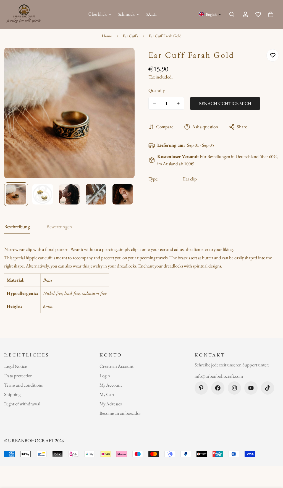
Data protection (18, 375)
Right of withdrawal (22, 404)
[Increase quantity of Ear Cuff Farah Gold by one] (178, 103)
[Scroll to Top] (272, 458)
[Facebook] (217, 388)
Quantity (156, 90)
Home (107, 35)
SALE (151, 14)
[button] (210, 14)
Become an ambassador (120, 413)
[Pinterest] (201, 388)
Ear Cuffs (130, 35)
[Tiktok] (267, 388)
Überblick (97, 14)
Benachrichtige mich (225, 103)
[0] (270, 14)
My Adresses (110, 404)
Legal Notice (15, 366)
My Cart (106, 394)
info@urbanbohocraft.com (219, 376)
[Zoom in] (123, 59)
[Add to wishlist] (272, 55)
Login (104, 375)
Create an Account (116, 366)
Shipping (12, 394)
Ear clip (190, 179)
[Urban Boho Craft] (24, 14)
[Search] (232, 14)
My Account (110, 385)
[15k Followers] (234, 388)
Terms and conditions (23, 385)
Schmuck (126, 14)
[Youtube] (251, 388)
